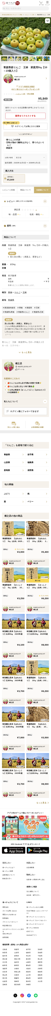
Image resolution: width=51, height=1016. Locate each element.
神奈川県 (17, 959)
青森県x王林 (38, 312)
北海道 (4, 949)
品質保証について (8, 875)
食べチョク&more (32, 928)
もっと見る (27, 352)
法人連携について (32, 891)
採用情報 (5, 937)
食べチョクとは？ (8, 867)
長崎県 (16, 981)
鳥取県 (28, 972)
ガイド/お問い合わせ (9, 911)
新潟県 (28, 959)
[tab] (8, 190)
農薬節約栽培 (9, 308)
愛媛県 (16, 978)
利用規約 (5, 918)
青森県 (11, 300)
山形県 (16, 952)
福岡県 (40, 978)
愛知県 (28, 965)
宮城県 (40, 949)
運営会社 (5, 907)
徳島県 (40, 975)
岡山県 (4, 975)
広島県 (16, 975)
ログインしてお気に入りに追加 (27, 126)
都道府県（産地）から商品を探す (15, 944)
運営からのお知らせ (9, 914)
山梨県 (28, 962)
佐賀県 (4, 981)
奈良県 (4, 972)
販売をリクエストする (25, 116)
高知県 (28, 978)
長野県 (40, 962)
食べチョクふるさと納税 (34, 907)
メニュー (47, 4)
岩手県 (28, 949)
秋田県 (4, 952)
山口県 (28, 975)
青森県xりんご (24, 312)
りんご (17, 292)
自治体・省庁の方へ (33, 895)
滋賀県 (4, 968)
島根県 (40, 972)
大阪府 (28, 968)
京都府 (16, 968)
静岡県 (16, 965)
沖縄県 (28, 984)
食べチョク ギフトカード (35, 924)
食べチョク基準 (7, 871)
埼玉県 (28, 956)
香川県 (4, 978)
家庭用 (29, 308)
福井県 (16, 962)
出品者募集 (30, 867)
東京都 (4, 959)
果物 (10, 292)
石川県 (4, 962)
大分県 (40, 981)
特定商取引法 (7, 925)
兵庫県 (40, 968)
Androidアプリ (31, 935)
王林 (25, 292)
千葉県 (40, 956)
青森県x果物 (9, 312)
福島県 (28, 952)
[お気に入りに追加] (47, 20)
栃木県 (4, 956)
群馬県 (16, 956)
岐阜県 (4, 965)
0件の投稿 (30, 94)
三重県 (40, 965)
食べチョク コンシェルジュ (35, 917)
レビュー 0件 (20, 94)
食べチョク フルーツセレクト (36, 920)
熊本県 (28, 981)
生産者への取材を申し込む (35, 879)
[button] (25, 208)
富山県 (40, 959)
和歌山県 (17, 972)
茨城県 (40, 952)
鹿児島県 (17, 984)
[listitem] (14, 455)
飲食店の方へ (7, 878)
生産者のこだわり (12, 378)
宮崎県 (4, 984)
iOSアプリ (30, 931)
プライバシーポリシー (10, 922)
